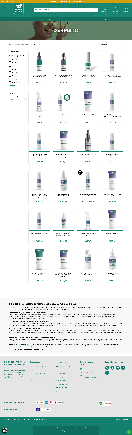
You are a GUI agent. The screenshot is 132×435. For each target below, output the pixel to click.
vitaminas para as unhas (32, 346)
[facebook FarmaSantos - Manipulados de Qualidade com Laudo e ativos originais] (5, 1)
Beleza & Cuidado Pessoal (70, 19)
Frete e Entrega (59, 377)
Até (17, 96)
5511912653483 (87, 369)
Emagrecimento (51, 19)
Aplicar (25, 99)
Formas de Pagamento (61, 380)
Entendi (66, 432)
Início (10, 44)
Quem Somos (59, 370)
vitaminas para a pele (16, 346)
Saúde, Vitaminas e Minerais (32, 19)
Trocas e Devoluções (61, 373)
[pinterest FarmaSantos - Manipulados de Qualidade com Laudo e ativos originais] (13, 1)
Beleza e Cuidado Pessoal (21, 44)
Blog (56, 391)
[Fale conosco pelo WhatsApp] (129, 432)
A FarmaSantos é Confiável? (63, 366)
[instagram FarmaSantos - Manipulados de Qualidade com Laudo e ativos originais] (2, 1)
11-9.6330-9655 (87, 372)
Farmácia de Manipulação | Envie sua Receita (66, 1)
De (9, 96)
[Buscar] (96, 10)
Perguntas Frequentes (61, 384)
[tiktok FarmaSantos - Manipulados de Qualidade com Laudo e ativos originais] (10, 1)
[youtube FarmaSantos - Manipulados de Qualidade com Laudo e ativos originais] (7, 1)
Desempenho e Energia (91, 19)
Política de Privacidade (61, 387)
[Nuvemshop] (122, 420)
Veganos (106, 19)
